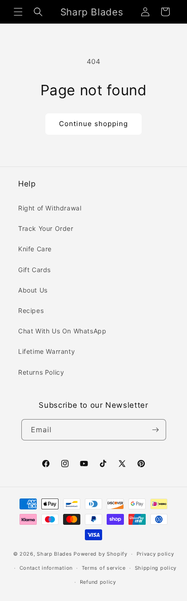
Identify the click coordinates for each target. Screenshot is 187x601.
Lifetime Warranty (46, 351)
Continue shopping (93, 123)
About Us (33, 290)
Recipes (31, 310)
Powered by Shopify (101, 554)
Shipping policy (156, 568)
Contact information (46, 568)
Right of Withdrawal (49, 208)
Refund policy (98, 582)
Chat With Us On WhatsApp (62, 331)
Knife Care (35, 249)
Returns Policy (41, 372)
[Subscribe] (156, 429)
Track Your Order (46, 228)
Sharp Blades (54, 554)
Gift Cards (34, 270)
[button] (18, 12)
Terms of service (104, 568)
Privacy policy (155, 554)
